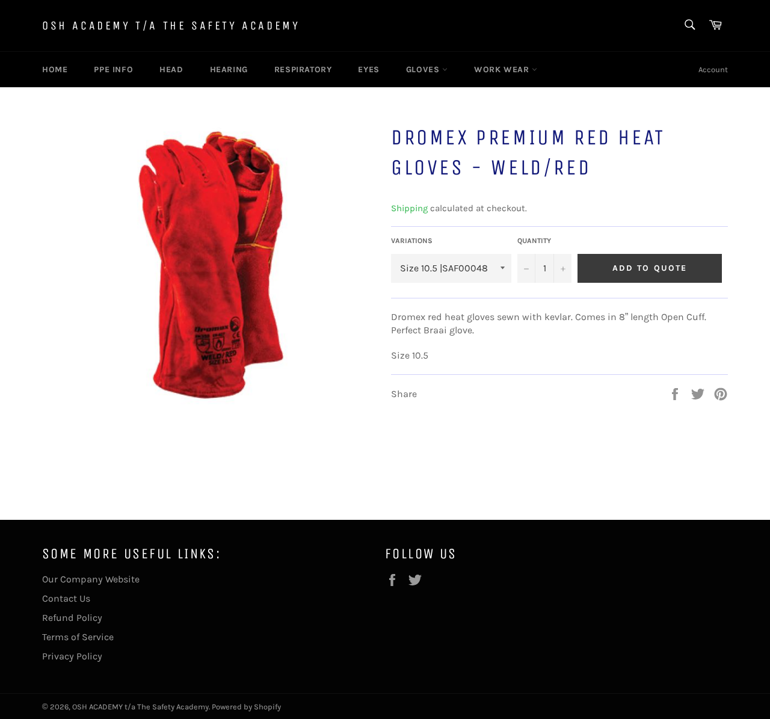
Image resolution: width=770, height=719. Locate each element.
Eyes (368, 69)
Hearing (229, 69)
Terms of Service (78, 637)
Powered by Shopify (246, 706)
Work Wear (503, 69)
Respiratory (303, 69)
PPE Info (113, 69)
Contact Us (66, 598)
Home (54, 69)
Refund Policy (72, 617)
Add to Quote (649, 268)
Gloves (424, 69)
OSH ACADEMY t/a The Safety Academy (171, 25)
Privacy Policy (72, 656)
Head (171, 69)
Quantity (534, 240)
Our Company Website (91, 579)
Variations (412, 240)
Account (713, 69)
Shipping (409, 208)
